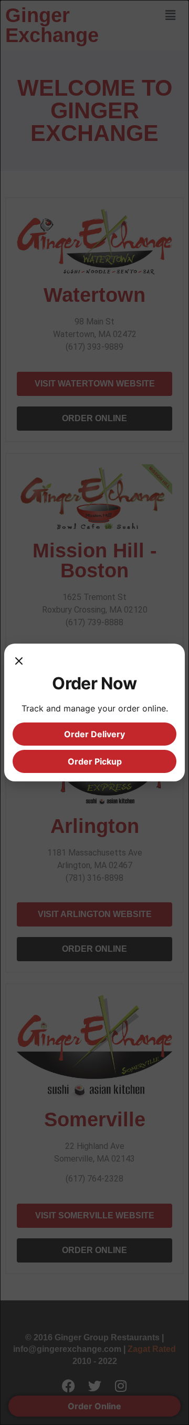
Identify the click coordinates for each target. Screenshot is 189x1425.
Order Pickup (95, 761)
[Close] (18, 662)
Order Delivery (94, 734)
